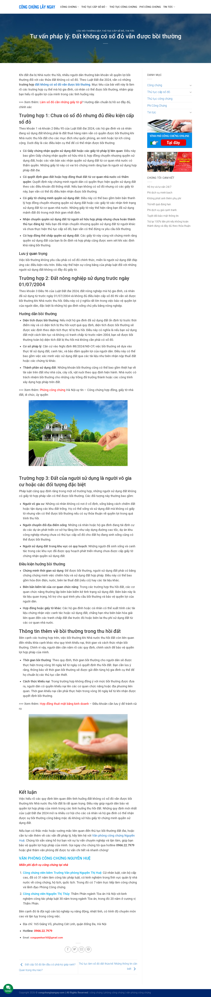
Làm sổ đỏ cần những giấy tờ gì (61, 102)
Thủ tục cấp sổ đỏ (93, 6)
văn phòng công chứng (138, 992)
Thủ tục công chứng (123, 6)
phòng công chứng (114, 992)
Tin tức (168, 6)
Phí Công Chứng (150, 6)
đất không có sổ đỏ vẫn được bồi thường (62, 84)
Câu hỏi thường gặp (88, 31)
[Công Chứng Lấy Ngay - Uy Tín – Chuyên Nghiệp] (37, 7)
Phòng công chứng (52, 390)
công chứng (96, 992)
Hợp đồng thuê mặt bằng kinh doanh (64, 703)
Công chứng (68, 6)
